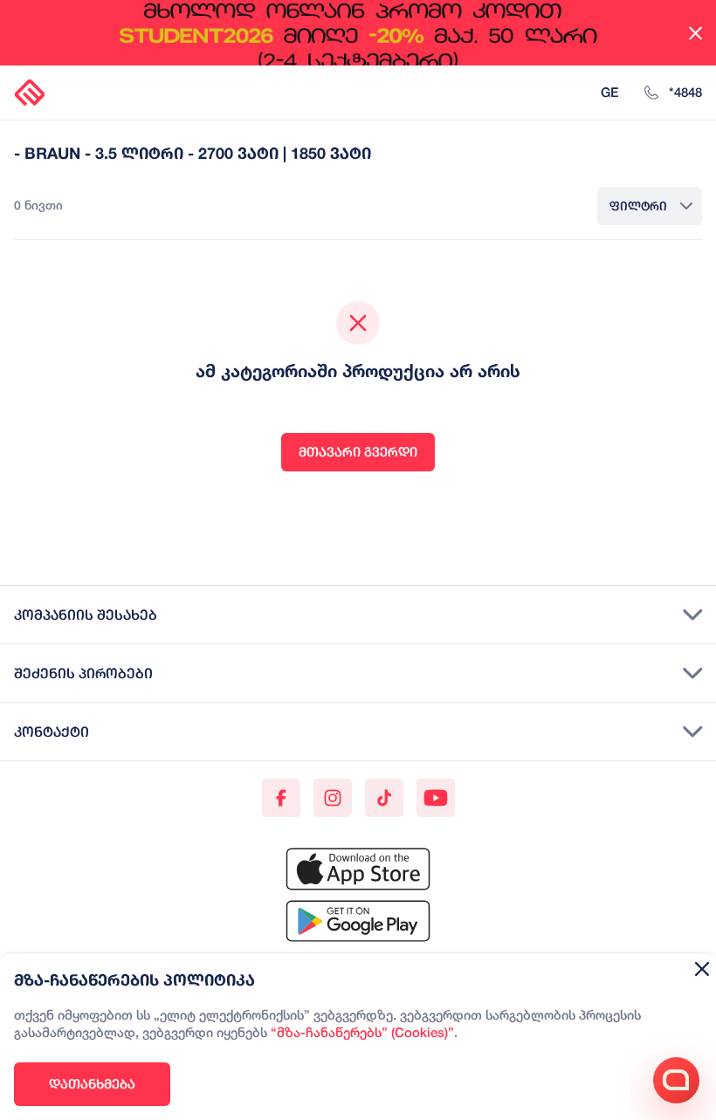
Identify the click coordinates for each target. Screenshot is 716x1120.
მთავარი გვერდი (358, 451)
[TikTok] (384, 798)
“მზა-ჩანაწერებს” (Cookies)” (362, 1033)
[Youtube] (436, 798)
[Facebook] (281, 798)
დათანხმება (92, 1083)
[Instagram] (332, 798)
